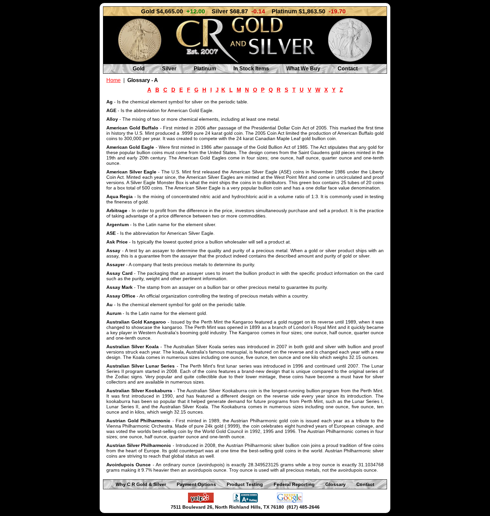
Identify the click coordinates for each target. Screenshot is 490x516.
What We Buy (303, 68)
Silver (169, 68)
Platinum (205, 68)
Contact (348, 68)
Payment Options (196, 484)
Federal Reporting (294, 484)
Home (113, 80)
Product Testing (245, 484)
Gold (139, 68)
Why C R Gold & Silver (141, 484)
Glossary (335, 484)
